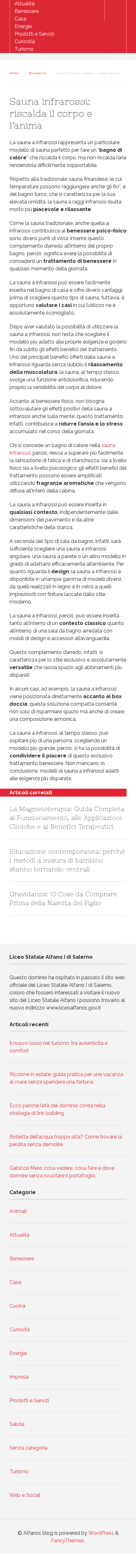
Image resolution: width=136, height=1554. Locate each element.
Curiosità (25, 41)
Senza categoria (28, 1448)
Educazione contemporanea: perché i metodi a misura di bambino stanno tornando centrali (67, 860)
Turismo (24, 49)
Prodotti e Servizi (34, 34)
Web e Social (24, 1495)
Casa (20, 19)
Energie (23, 26)
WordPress (101, 1533)
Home (14, 73)
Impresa (18, 1377)
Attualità (24, 4)
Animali (18, 1211)
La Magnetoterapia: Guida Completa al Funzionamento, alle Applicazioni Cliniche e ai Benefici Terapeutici (66, 817)
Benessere (27, 11)
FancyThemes (67, 1541)
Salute (16, 1424)
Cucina (17, 1306)
